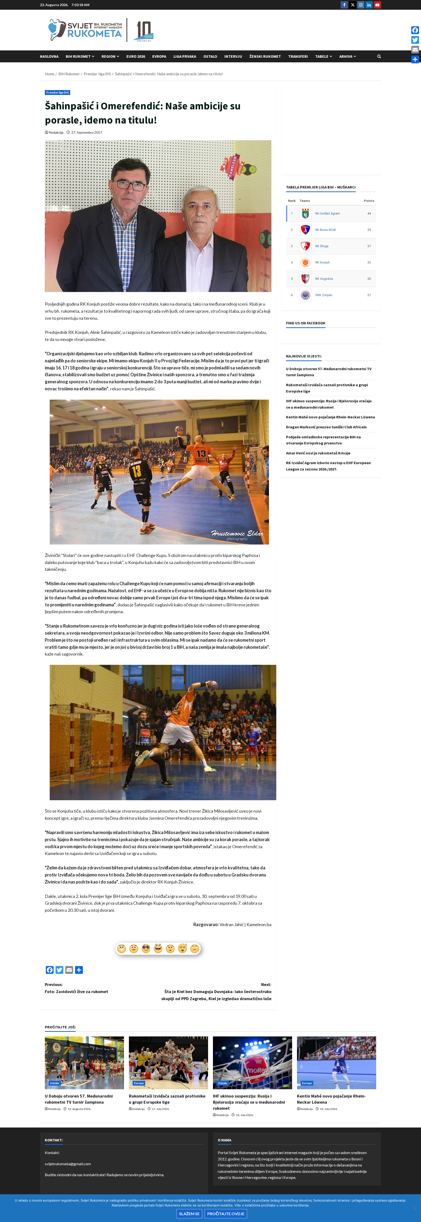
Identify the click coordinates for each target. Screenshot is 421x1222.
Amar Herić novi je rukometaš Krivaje (318, 453)
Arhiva (345, 56)
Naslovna (49, 56)
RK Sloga (321, 246)
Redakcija (56, 132)
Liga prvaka (184, 56)
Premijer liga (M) (57, 92)
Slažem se (189, 1213)
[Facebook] (415, 30)
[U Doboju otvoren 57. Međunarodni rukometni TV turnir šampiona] (84, 1062)
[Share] (415, 59)
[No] (414, 1208)
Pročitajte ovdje (225, 1213)
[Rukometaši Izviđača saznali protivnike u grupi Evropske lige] (168, 1062)
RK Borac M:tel (325, 230)
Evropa (159, 56)
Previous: (76, 988)
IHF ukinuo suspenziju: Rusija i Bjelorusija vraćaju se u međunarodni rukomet (249, 1102)
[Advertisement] (292, 30)
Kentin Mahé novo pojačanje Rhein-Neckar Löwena (330, 416)
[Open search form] (379, 56)
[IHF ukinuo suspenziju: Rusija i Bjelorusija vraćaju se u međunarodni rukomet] (252, 1062)
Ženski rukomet (265, 56)
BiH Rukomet (78, 56)
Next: (216, 991)
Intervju (233, 56)
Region (108, 56)
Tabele (321, 56)
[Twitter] (415, 40)
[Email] (415, 50)
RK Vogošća (324, 279)
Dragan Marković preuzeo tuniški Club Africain (326, 426)
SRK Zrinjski (323, 295)
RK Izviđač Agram (327, 213)
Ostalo (210, 56)
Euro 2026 (135, 56)
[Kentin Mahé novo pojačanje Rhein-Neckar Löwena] (336, 1062)
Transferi (298, 56)
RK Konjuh (322, 262)
